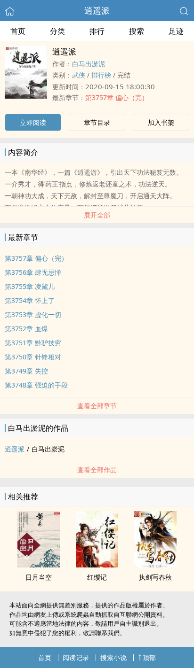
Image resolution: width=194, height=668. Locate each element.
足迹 (176, 31)
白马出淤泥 (88, 63)
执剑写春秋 (155, 577)
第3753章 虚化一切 (33, 314)
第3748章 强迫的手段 (36, 385)
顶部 (149, 657)
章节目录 (97, 122)
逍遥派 (97, 10)
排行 (97, 31)
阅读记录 (76, 657)
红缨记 (97, 577)
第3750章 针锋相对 (33, 356)
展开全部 (97, 214)
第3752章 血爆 (26, 328)
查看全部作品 (97, 469)
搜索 (136, 31)
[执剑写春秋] (155, 564)
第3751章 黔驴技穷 (33, 342)
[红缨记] (97, 564)
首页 (17, 31)
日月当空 (38, 577)
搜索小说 (113, 657)
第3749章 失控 (26, 370)
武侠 (78, 74)
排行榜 (101, 74)
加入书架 (161, 122)
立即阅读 (33, 122)
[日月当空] (38, 564)
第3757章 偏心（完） (116, 97)
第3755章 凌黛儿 (30, 286)
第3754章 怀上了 (30, 300)
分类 (57, 31)
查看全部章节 (97, 405)
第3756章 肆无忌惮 (33, 272)
